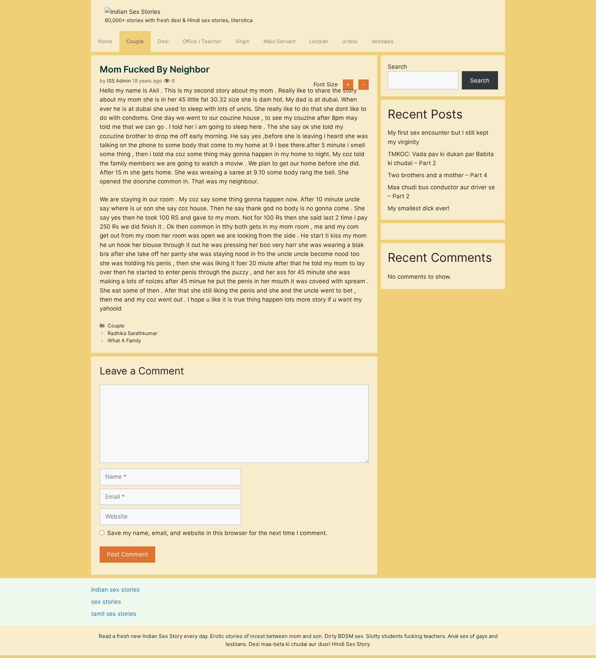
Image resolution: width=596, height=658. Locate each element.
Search (397, 66)
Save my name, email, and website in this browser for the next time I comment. (217, 533)
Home (105, 41)
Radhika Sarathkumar (132, 333)
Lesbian (318, 41)
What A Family (124, 340)
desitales (382, 41)
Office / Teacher (201, 41)
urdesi (350, 41)
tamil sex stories (113, 613)
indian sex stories (115, 589)
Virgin (242, 41)
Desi (163, 41)
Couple (135, 41)
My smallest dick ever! (418, 208)
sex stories (106, 601)
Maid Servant (280, 41)
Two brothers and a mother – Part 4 (437, 175)
